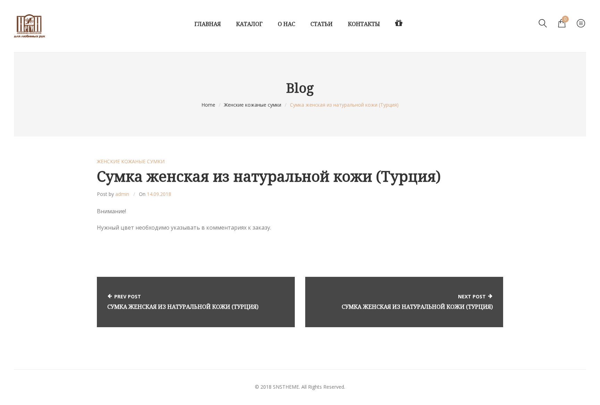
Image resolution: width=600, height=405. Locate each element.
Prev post (127, 296)
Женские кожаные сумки (252, 104)
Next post (472, 296)
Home (208, 104)
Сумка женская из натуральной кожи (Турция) (182, 307)
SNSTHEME (286, 386)
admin (122, 194)
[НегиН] (29, 26)
